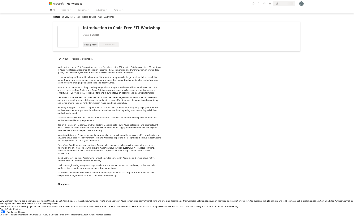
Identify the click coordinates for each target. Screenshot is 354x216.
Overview (63, 58)
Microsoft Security (20, 206)
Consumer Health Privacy (11, 214)
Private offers (105, 200)
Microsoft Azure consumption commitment (131, 200)
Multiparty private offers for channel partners (37, 203)
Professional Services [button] (63, 16)
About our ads (88, 214)
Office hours (52, 200)
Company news (159, 206)
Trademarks (76, 214)
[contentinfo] (75, 17)
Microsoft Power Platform (67, 206)
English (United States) (10, 209)
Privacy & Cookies (50, 214)
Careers (132, 206)
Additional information (82, 58)
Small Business (122, 206)
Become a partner (179, 200)
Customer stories (39, 200)
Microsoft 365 (48, 206)
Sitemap (27, 214)
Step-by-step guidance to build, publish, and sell (263, 200)
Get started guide (67, 200)
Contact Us (36, 214)
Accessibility (220, 206)
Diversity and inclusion (203, 206)
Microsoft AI (5, 206)
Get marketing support (207, 200)
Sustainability (232, 206)
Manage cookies (103, 214)
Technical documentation (86, 200)
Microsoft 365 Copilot (105, 206)
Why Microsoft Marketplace (12, 200)
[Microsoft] (56, 3)
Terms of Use (65, 214)
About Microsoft (143, 206)
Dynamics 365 (35, 206)
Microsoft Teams (86, 206)
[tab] (64, 59)
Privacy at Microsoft (175, 206)
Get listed (191, 200)
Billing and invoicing (160, 200)
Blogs (28, 200)
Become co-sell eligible (297, 200)
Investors (189, 206)
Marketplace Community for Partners (325, 200)
